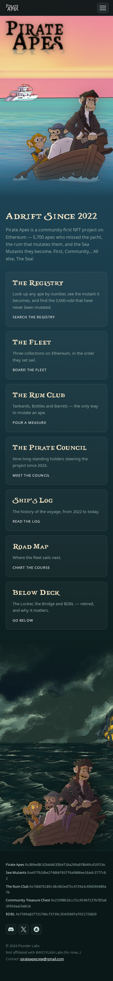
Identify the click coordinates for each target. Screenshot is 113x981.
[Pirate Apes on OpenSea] (36, 929)
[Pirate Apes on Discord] (11, 929)
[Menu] (103, 8)
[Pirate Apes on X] (23, 929)
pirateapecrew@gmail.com (42, 958)
